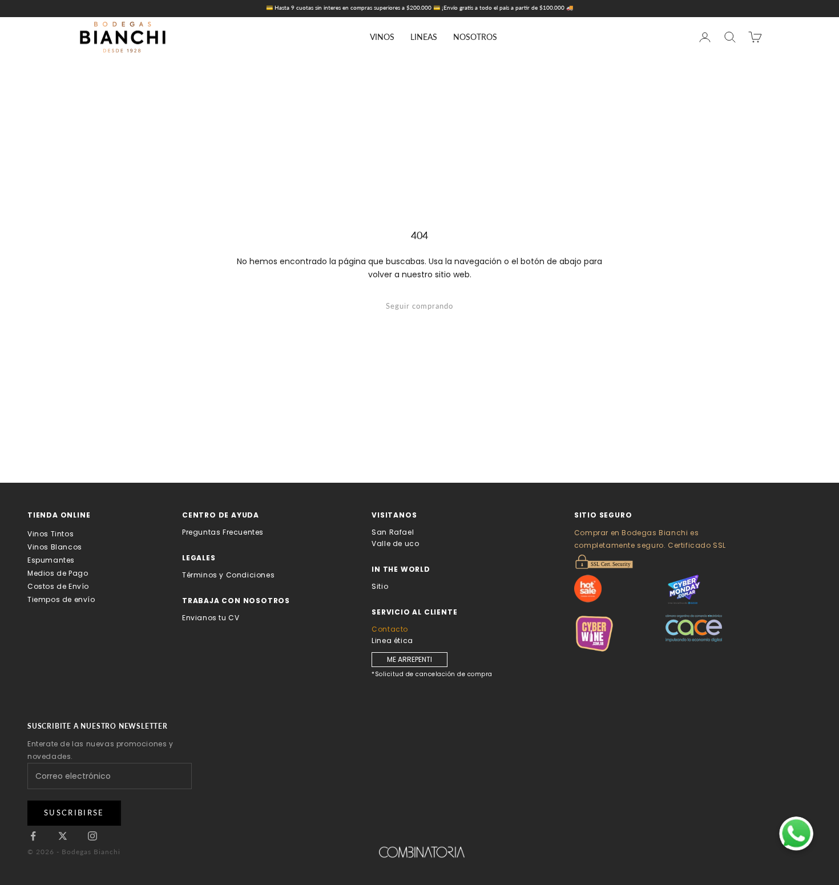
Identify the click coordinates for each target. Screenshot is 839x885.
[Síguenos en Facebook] (33, 836)
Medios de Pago (57, 573)
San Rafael (393, 532)
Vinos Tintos (50, 534)
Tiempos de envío (61, 599)
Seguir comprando (419, 305)
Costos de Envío (58, 586)
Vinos (382, 37)
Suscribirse (74, 812)
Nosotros (475, 37)
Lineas (423, 37)
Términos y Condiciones (228, 575)
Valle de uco (395, 543)
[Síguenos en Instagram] (92, 836)
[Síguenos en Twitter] (62, 836)
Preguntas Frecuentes (223, 532)
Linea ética (392, 640)
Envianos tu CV (210, 618)
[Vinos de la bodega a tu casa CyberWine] (619, 634)
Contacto (390, 629)
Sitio (380, 586)
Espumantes (51, 560)
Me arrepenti (409, 659)
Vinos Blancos (54, 547)
